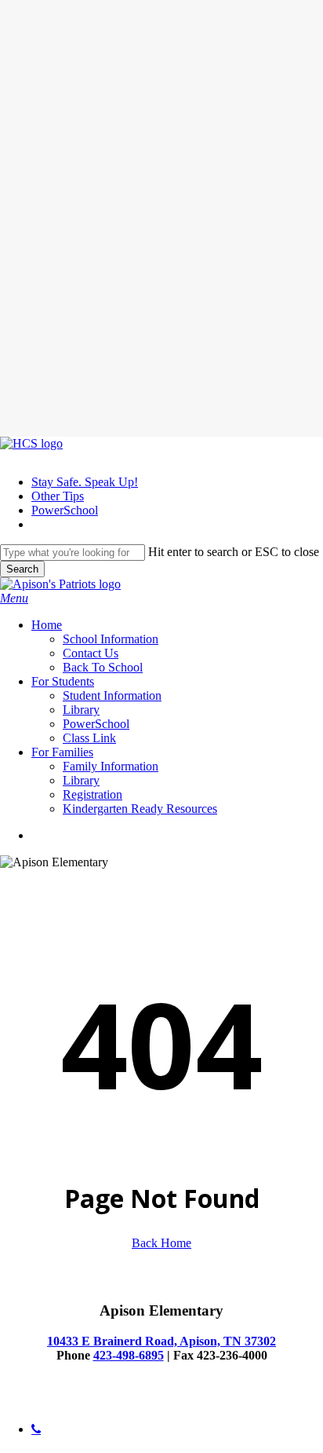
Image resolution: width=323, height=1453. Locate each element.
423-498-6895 (128, 1355)
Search (22, 569)
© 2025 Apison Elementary (68, 1402)
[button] (14, 598)
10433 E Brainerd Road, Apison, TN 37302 (161, 1341)
